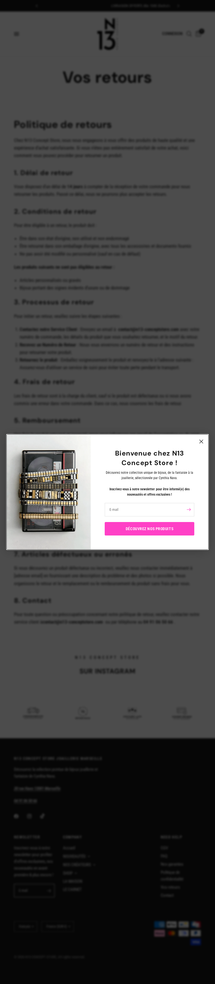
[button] (149, 528)
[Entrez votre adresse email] (188, 509)
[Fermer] (201, 441)
